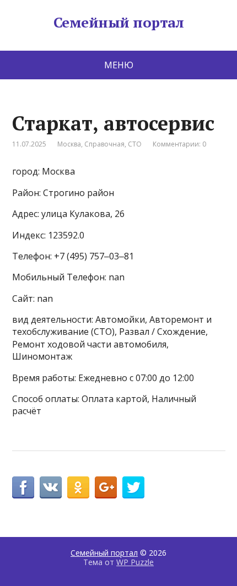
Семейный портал (118, 23)
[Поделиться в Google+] (106, 487)
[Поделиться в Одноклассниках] (78, 487)
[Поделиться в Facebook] (23, 487)
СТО (135, 144)
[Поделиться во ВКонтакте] (51, 487)
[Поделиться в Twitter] (133, 487)
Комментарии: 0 (179, 144)
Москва (69, 144)
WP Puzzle (135, 562)
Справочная (104, 144)
